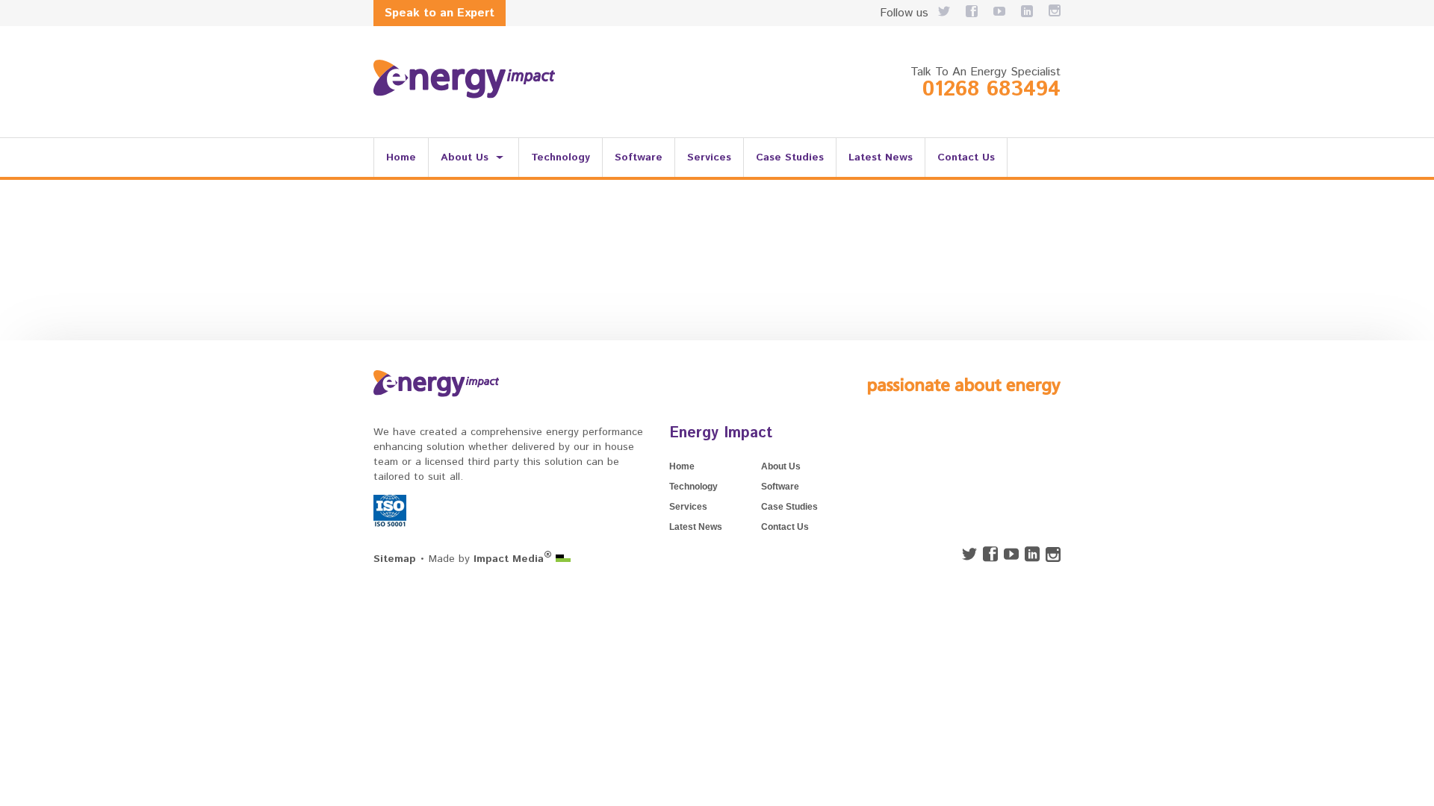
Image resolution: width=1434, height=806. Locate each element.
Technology (560, 157)
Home (401, 157)
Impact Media (513, 559)
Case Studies (790, 157)
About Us (464, 157)
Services (709, 157)
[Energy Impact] (464, 79)
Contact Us (966, 157)
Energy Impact (720, 433)
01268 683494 (991, 90)
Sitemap (394, 559)
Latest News (880, 157)
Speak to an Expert (439, 13)
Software (638, 157)
